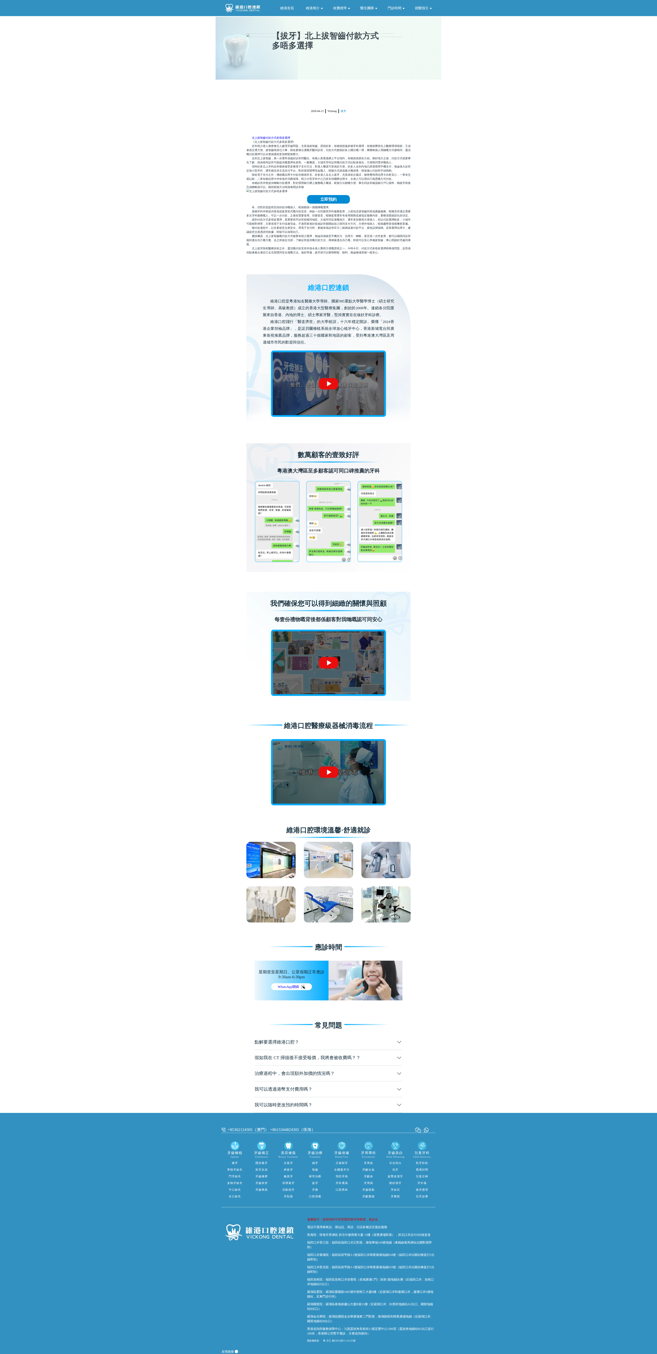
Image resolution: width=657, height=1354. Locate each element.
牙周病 (368, 1183)
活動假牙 (288, 1189)
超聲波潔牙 (395, 1176)
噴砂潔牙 (395, 1183)
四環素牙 (288, 1183)
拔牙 (343, 111)
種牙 (235, 1163)
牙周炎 (368, 1163)
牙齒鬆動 (368, 1189)
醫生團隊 (367, 8)
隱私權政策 (313, 1340)
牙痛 (315, 1189)
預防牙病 (342, 1176)
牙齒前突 (261, 1183)
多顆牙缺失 (235, 1183)
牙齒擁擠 (261, 1176)
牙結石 (395, 1189)
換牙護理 (422, 1189)
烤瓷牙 (288, 1169)
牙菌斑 (395, 1196)
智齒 (315, 1169)
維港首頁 (287, 8)
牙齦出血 (368, 1169)
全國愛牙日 (342, 1169)
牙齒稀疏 (261, 1189)
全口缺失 (235, 1196)
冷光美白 (395, 1163)
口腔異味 (342, 1189)
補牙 (315, 1163)
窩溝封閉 (422, 1169)
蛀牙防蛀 (422, 1163)
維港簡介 (313, 8)
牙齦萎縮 (368, 1196)
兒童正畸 (422, 1176)
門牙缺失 (235, 1176)
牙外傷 (422, 1183)
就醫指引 (422, 8)
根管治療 (315, 1176)
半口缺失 (235, 1189)
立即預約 (328, 199)
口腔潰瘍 (315, 1196)
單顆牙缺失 (235, 1169)
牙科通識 (342, 1183)
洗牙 (395, 1169)
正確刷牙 (342, 1163)
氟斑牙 (288, 1176)
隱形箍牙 (261, 1163)
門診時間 (394, 8)
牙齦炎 (368, 1176)
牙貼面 (288, 1196)
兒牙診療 (422, 1196)
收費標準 (340, 8)
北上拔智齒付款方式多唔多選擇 (271, 137)
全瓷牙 (288, 1163)
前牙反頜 (261, 1169)
